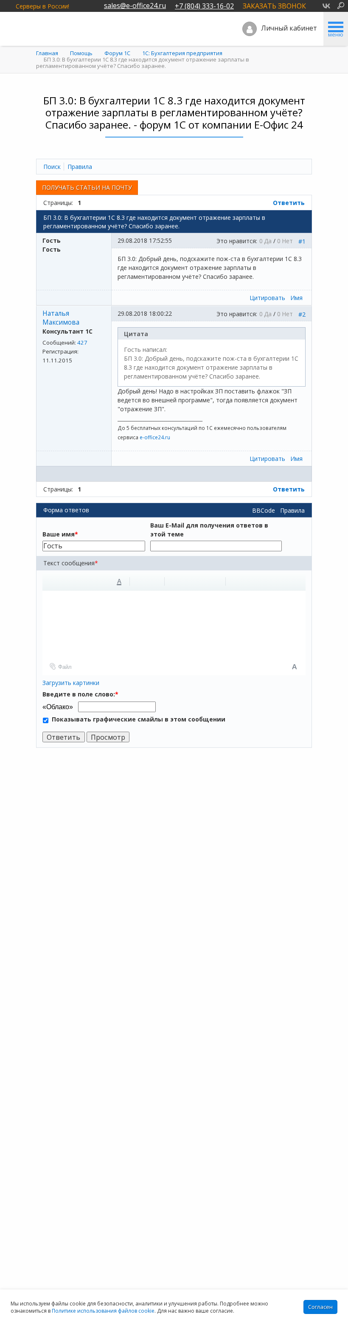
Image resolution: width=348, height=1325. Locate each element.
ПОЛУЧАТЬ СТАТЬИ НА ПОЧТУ (87, 187)
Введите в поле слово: (80, 694)
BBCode (263, 510)
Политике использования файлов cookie (103, 1310)
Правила (292, 510)
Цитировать (267, 298)
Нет (287, 241)
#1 (302, 241)
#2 (302, 314)
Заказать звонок (274, 6)
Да (268, 241)
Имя (296, 298)
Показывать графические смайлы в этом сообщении (138, 719)
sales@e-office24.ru (135, 5)
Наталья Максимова (60, 318)
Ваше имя (60, 534)
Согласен (320, 1307)
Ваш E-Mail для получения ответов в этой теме (209, 529)
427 (82, 342)
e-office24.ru (155, 437)
